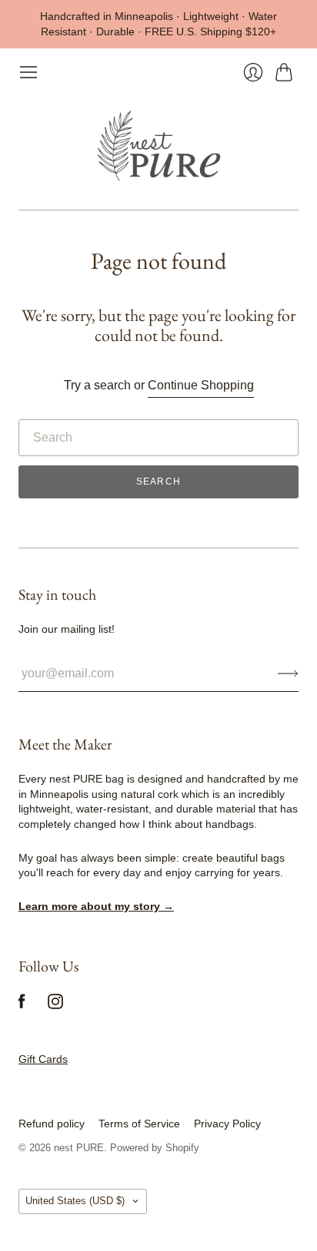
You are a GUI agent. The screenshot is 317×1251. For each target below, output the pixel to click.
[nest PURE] (158, 146)
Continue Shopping (201, 385)
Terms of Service (139, 1123)
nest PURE (79, 1147)
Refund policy (51, 1123)
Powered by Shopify (154, 1147)
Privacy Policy (227, 1123)
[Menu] (28, 72)
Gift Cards (43, 1059)
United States (75, 1200)
